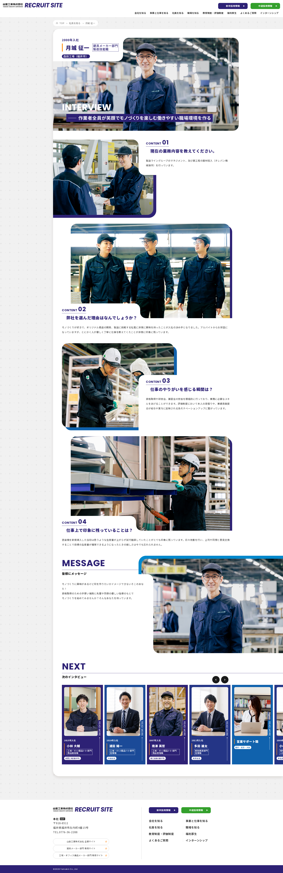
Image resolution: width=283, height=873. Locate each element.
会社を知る (140, 12)
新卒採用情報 (233, 5)
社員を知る (178, 12)
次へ (224, 679)
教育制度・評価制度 (213, 12)
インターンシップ (269, 12)
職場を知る (193, 12)
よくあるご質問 (248, 12)
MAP (62, 819)
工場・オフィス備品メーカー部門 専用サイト (81, 855)
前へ (216, 679)
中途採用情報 (265, 5)
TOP (61, 23)
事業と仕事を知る (159, 12)
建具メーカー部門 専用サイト (81, 848)
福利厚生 (232, 12)
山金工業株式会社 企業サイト (81, 841)
